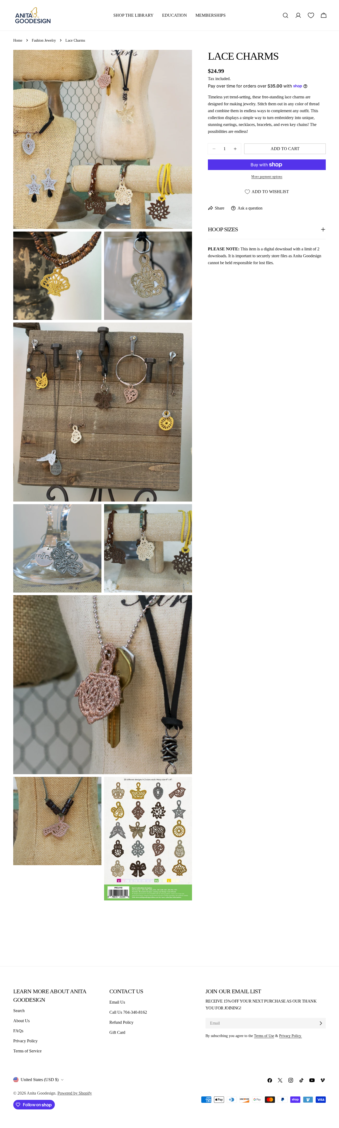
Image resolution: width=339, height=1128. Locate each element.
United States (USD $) (40, 1079)
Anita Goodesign (41, 1093)
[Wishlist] (311, 15)
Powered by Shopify (74, 1093)
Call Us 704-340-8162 (128, 1012)
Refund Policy (121, 1022)
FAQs (18, 1031)
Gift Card (117, 1032)
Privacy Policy (25, 1041)
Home (17, 40)
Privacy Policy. (290, 1036)
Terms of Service (27, 1051)
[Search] (285, 15)
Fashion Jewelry (44, 40)
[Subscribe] (320, 1023)
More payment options (266, 176)
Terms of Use (264, 1036)
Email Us (117, 1002)
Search (19, 1010)
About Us (21, 1020)
